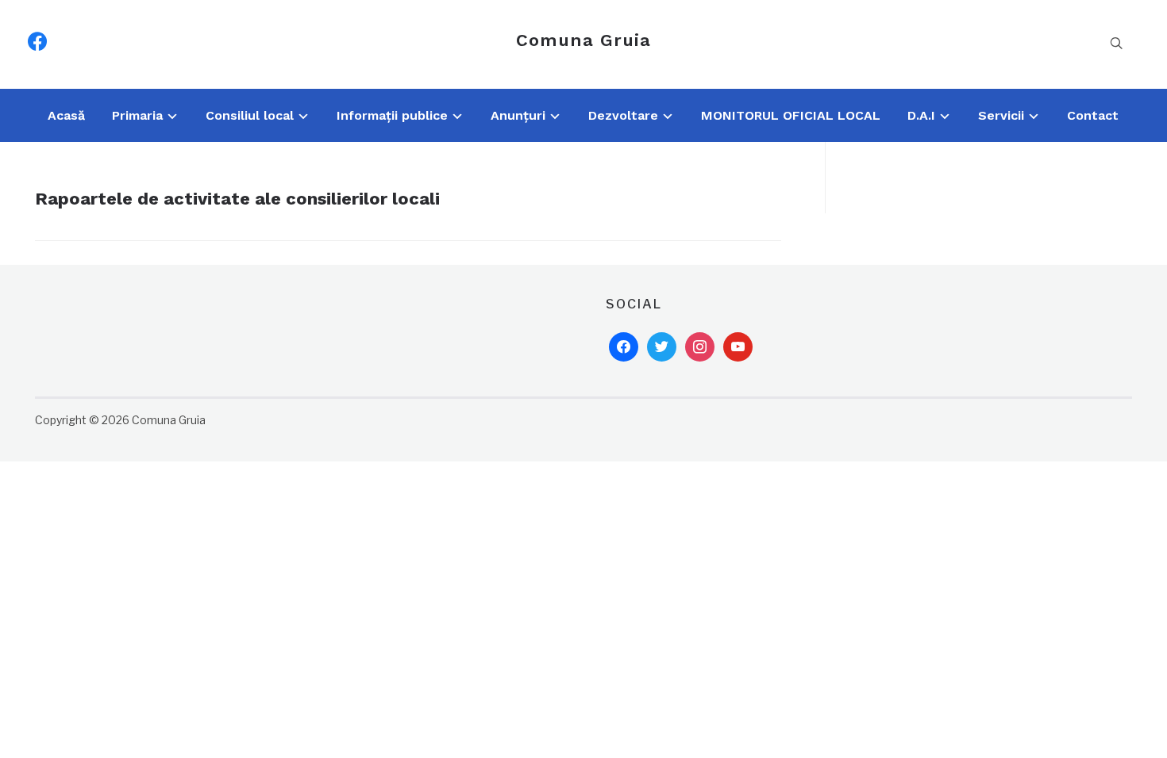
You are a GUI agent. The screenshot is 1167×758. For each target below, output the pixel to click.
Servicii (1001, 115)
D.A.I (921, 115)
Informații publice (392, 115)
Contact (1093, 115)
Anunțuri (518, 115)
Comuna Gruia (583, 40)
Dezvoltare (623, 115)
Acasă (66, 115)
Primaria (137, 115)
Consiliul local (250, 115)
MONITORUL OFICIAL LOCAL (790, 115)
